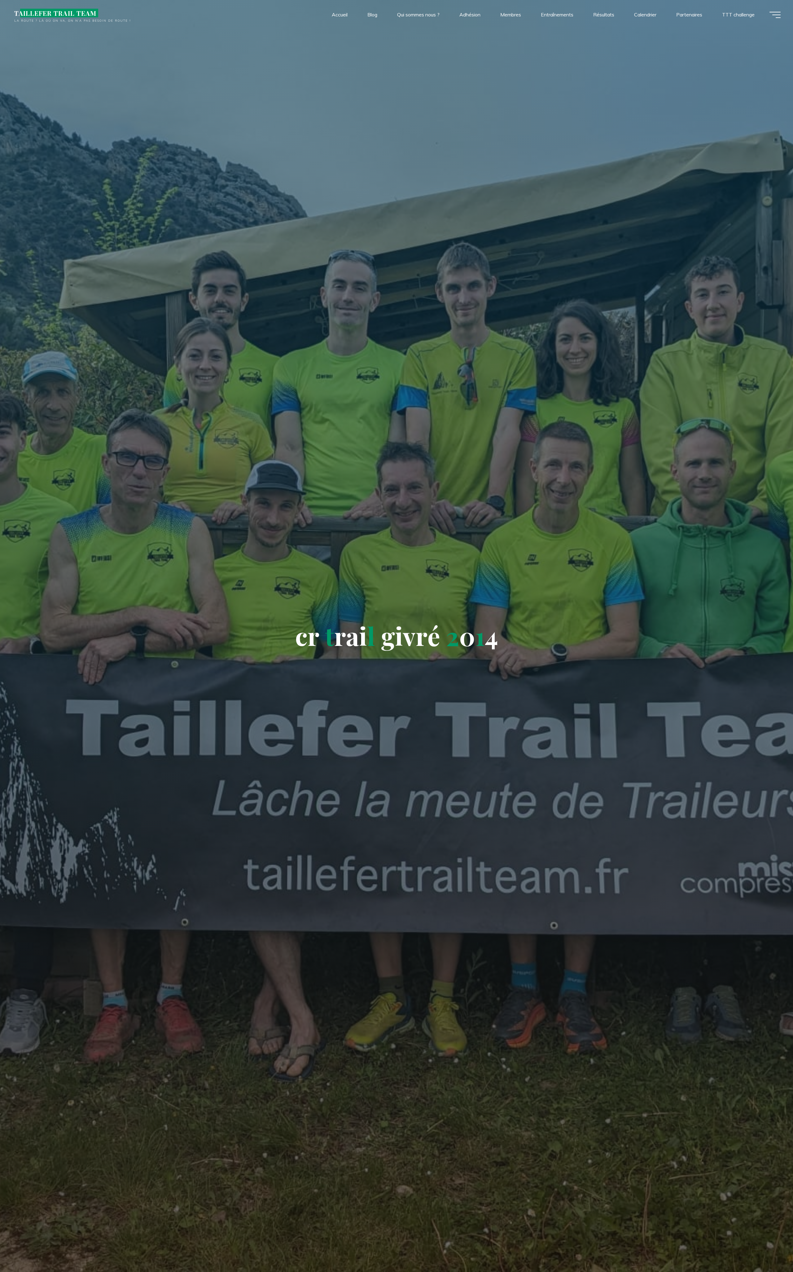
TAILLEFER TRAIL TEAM (55, 13)
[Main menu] (775, 15)
